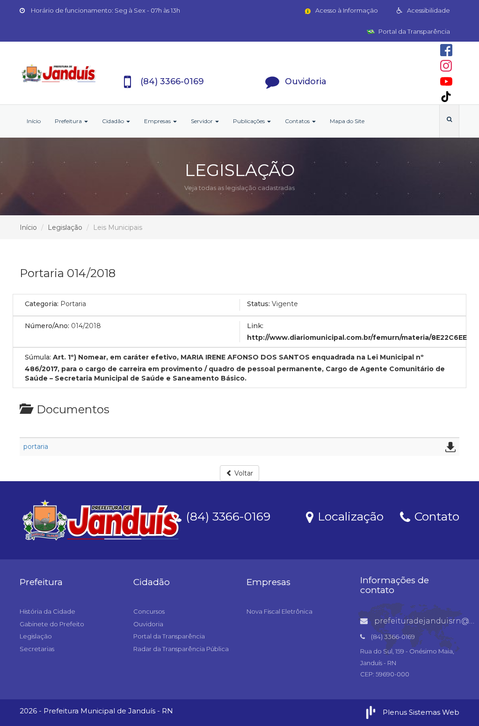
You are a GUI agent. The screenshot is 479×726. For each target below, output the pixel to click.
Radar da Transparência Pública (181, 649)
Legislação (65, 227)
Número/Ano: (47, 326)
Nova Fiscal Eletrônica (279, 611)
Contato (435, 515)
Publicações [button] (249, 121)
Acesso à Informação (346, 10)
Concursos (149, 611)
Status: (258, 304)
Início (34, 121)
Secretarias (37, 649)
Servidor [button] (202, 121)
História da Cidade (47, 611)
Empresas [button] (158, 121)
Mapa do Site (347, 121)
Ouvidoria (148, 624)
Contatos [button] (298, 121)
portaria (35, 446)
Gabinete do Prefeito (52, 624)
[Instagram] (446, 66)
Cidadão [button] (113, 121)
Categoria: (41, 304)
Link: (255, 326)
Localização (349, 515)
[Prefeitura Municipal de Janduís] (59, 73)
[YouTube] (446, 81)
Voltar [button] (242, 473)
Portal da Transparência (413, 31)
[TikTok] (446, 96)
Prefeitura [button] (69, 121)
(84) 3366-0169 (226, 515)
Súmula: (38, 357)
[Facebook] (446, 50)
